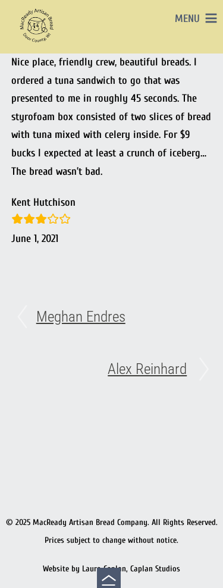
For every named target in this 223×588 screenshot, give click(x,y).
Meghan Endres (80, 316)
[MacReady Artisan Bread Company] (38, 44)
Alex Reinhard (147, 369)
